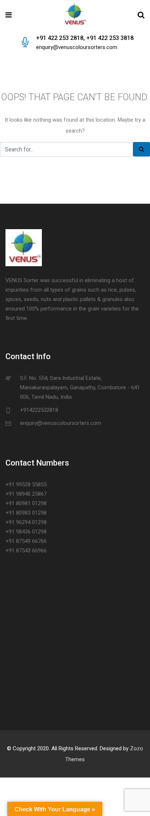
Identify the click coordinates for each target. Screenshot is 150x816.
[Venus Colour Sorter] (74, 15)
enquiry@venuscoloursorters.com (76, 47)
